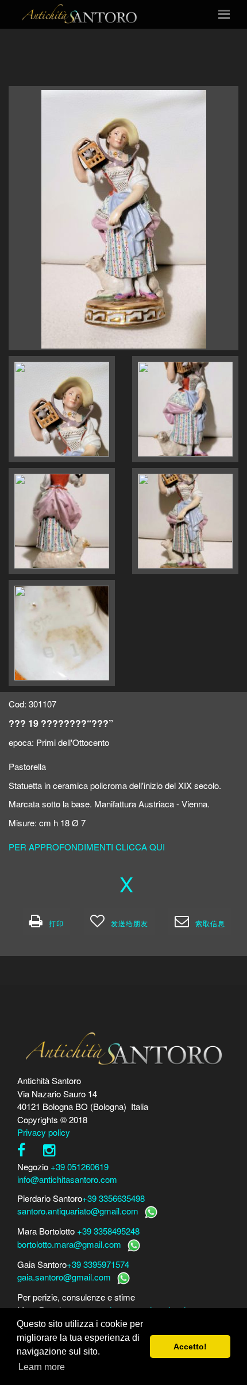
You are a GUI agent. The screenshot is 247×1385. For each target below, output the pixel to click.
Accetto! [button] (190, 1346)
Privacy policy (43, 1132)
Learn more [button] (41, 1367)
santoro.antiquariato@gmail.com (77, 1211)
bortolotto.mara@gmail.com (69, 1244)
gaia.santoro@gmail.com (64, 1277)
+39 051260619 (80, 1166)
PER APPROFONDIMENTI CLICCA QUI (87, 847)
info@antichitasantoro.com (67, 1179)
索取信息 (210, 923)
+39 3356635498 (113, 1198)
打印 (56, 923)
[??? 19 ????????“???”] (123, 218)
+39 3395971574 (98, 1264)
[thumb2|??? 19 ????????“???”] (61, 409)
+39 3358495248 (108, 1231)
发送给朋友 (129, 923)
